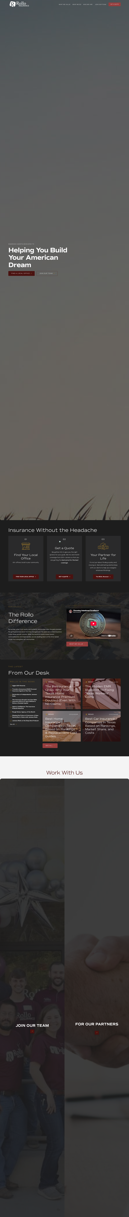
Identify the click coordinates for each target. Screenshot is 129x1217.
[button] (77, 4)
